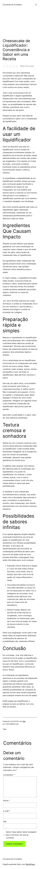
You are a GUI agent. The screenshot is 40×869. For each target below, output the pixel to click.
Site (4, 821)
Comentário (9, 775)
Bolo (24, 721)
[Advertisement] (20, 25)
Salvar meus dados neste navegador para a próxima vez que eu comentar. (21, 835)
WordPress (30, 864)
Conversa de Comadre (12, 4)
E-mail (6, 811)
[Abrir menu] (36, 4)
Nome (6, 800)
